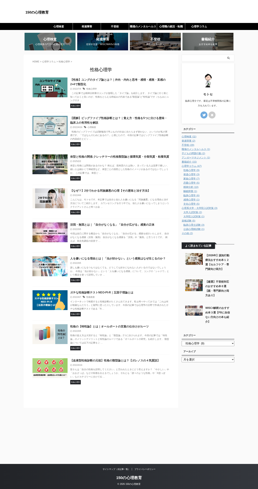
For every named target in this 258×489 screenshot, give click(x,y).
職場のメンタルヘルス (143, 26)
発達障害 (87, 26)
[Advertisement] (129, 437)
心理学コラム (199, 26)
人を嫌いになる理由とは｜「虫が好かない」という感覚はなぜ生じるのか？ (118, 258)
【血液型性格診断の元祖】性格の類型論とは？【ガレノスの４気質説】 (115, 360)
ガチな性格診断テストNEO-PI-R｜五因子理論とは (101, 292)
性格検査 (90, 297)
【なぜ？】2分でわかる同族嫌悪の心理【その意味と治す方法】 (110, 190)
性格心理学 (91, 89)
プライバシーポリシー (145, 469)
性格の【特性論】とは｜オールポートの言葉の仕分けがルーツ (109, 326)
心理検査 (59, 26)
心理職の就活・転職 (171, 26)
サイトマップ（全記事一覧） (116, 469)
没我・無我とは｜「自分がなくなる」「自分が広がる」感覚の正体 (112, 224)
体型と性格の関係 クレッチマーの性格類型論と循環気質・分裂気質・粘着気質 (119, 156)
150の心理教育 (37, 12)
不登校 (115, 26)
